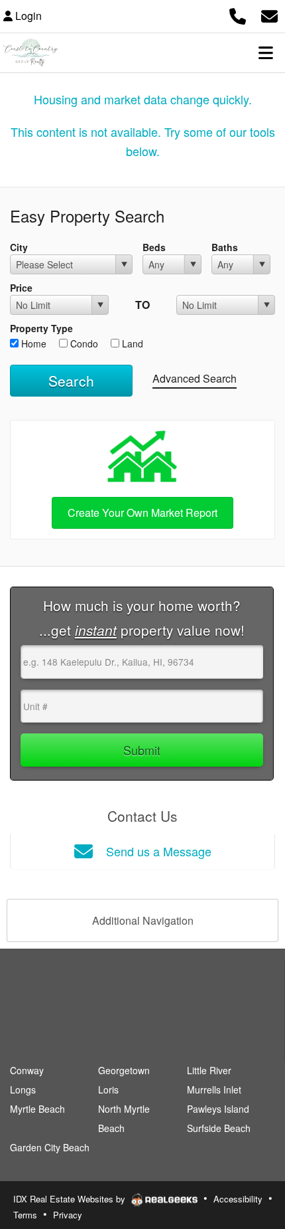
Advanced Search (194, 378)
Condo (83, 343)
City (19, 247)
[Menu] (266, 52)
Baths (224, 247)
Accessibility (237, 1198)
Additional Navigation (143, 920)
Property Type (41, 328)
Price (21, 287)
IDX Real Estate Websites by (70, 1198)
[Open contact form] (269, 14)
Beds (154, 247)
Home (32, 343)
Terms (25, 1214)
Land (131, 343)
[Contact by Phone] (237, 14)
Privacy (67, 1214)
